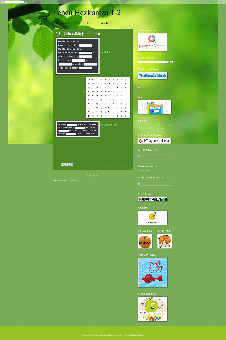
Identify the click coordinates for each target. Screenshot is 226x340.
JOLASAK (102, 23)
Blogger (127, 335)
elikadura (158, 124)
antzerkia (140, 125)
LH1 (155, 127)
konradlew (120, 335)
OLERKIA (105, 52)
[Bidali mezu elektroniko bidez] (62, 164)
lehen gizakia (145, 127)
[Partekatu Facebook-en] (69, 164)
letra (149, 170)
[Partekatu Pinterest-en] (71, 164)
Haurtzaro (141, 170)
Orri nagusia (62, 23)
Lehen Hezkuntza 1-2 (87, 12)
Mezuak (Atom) (72, 180)
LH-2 (88, 23)
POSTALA (80, 91)
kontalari (170, 125)
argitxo (152, 125)
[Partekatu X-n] (67, 164)
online (162, 128)
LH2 (159, 128)
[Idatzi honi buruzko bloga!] (64, 164)
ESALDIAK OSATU (109, 125)
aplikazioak (146, 125)
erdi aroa (165, 125)
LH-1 (77, 23)
